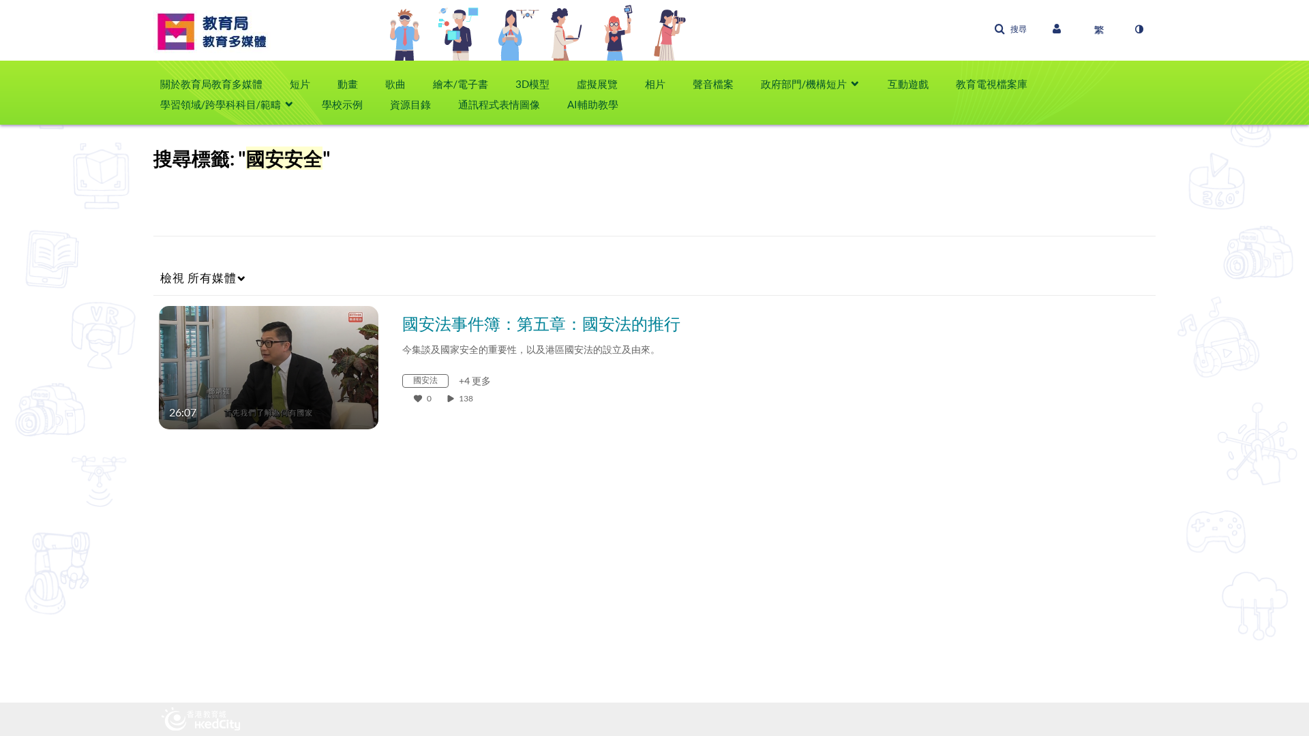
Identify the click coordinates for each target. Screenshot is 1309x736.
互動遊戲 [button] (908, 84)
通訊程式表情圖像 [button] (499, 104)
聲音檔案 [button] (713, 84)
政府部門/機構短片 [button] (804, 84)
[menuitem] (218, 84)
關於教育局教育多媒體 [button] (211, 84)
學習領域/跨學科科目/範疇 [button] (220, 104)
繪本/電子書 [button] (460, 84)
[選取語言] (1099, 29)
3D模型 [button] (532, 84)
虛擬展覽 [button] (597, 84)
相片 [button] (655, 84)
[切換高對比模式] (1139, 29)
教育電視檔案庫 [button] (991, 84)
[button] (1010, 29)
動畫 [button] (347, 84)
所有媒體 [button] (198, 278)
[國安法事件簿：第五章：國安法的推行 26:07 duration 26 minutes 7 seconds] (268, 366)
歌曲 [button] (395, 84)
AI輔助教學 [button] (592, 104)
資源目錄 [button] (410, 104)
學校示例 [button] (342, 104)
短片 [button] (300, 84)
